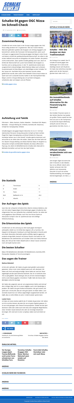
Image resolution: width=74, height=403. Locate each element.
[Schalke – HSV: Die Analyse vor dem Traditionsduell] (61, 39)
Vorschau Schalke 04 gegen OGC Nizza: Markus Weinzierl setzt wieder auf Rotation (24, 355)
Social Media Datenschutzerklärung (62, 397)
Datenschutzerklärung (42, 397)
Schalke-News (6, 15)
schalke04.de (6, 318)
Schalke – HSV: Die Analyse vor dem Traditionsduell (58, 52)
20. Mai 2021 (54, 157)
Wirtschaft (36, 15)
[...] (67, 73)
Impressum (29, 397)
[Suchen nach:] (61, 21)
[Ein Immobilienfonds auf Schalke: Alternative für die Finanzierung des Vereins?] (61, 86)
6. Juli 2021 (54, 110)
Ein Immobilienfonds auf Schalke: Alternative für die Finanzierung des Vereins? (60, 102)
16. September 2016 (10, 30)
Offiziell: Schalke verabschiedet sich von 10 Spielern (61, 152)
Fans (28, 15)
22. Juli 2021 (54, 57)
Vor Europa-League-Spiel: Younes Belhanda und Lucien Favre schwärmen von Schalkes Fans (8, 355)
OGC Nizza (10, 328)
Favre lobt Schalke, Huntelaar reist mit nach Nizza (40, 352)
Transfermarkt (18, 15)
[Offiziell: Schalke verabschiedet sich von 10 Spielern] (61, 139)
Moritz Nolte (22, 30)
